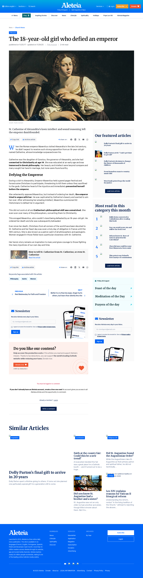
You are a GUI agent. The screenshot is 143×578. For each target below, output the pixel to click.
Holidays (96, 15)
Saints (24, 279)
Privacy (107, 571)
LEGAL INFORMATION (67, 571)
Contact (89, 571)
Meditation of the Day (110, 296)
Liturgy (110, 476)
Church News (20, 27)
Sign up (15, 332)
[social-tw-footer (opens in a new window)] (74, 564)
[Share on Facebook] (71, 139)
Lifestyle (73, 15)
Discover (54, 15)
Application (72, 539)
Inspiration (14, 438)
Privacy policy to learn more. (47, 327)
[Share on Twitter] (79, 139)
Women (33, 279)
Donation (71, 548)
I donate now (19, 365)
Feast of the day (105, 288)
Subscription (72, 545)
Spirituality (85, 15)
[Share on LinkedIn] (75, 139)
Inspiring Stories (41, 15)
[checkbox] (12, 327)
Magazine (71, 542)
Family (78, 478)
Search (32, 6)
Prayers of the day (107, 304)
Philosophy (14, 279)
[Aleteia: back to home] (71, 5)
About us (55, 571)
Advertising (72, 551)
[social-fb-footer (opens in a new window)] (69, 564)
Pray (25, 15)
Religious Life (112, 438)
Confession (80, 438)
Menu (16, 15)
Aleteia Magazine (123, 15)
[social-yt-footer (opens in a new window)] (65, 564)
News (64, 15)
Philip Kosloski (52, 45)
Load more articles (113, 191)
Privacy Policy (98, 571)
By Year (88, 535)
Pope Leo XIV (108, 15)
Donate (134, 6)
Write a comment (48, 409)
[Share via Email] (83, 139)
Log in (112, 6)
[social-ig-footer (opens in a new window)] (78, 564)
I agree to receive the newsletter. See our (34, 327)
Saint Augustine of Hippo (79, 10)
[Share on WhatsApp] (87, 139)
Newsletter (72, 535)
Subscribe (120, 6)
